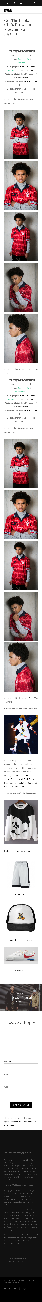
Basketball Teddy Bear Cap (21, 940)
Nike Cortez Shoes (21, 970)
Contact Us (19, 1261)
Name (7, 1062)
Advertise (17, 1258)
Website (8, 1087)
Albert (22, 85)
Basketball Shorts (21, 894)
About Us (8, 1258)
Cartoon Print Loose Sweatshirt (18, 851)
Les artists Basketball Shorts (20, 783)
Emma (34, 81)
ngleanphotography (21, 70)
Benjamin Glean (27, 66)
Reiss (31, 369)
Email (7, 1074)
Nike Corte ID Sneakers (14, 786)
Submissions (9, 1261)
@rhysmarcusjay (21, 78)
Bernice (27, 81)
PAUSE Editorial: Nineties (21, 997)
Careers (25, 1258)
